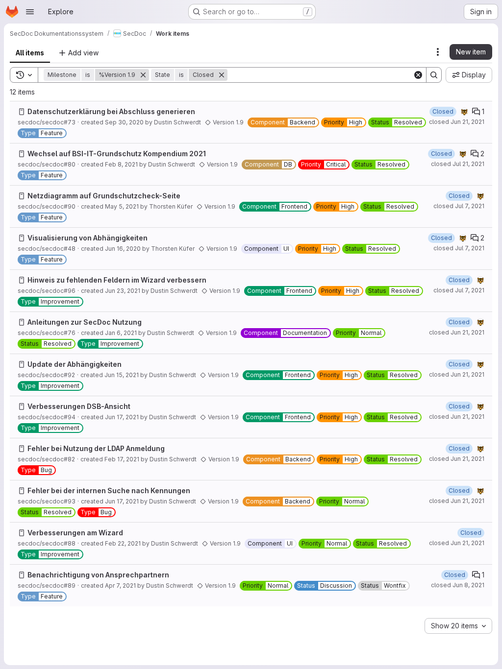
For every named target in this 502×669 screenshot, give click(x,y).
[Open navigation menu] (30, 12)
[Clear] (418, 75)
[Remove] (143, 75)
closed (456, 121)
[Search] (434, 75)
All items (30, 52)
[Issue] (21, 112)
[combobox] (458, 626)
